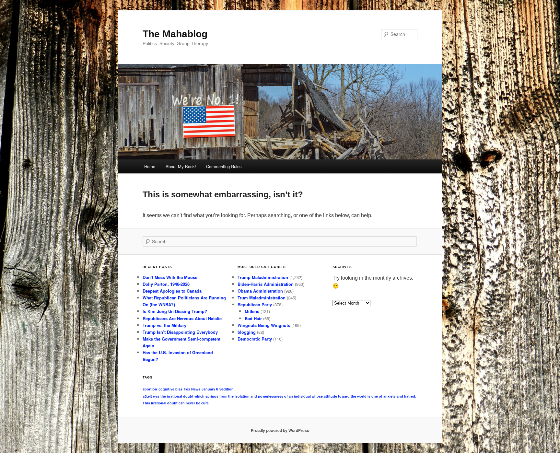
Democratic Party (255, 339)
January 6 (210, 389)
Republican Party (255, 304)
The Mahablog (175, 34)
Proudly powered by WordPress (280, 430)
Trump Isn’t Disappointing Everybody (180, 332)
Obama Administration (260, 291)
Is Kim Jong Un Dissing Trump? (175, 311)
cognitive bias (170, 389)
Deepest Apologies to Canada (172, 291)
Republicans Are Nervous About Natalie (182, 318)
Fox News (192, 389)
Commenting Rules (224, 166)
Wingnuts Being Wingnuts (264, 325)
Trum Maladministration (262, 298)
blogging (247, 332)
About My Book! (181, 166)
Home (149, 166)
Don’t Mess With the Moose (170, 277)
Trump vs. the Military (164, 325)
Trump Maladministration (263, 277)
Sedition (226, 389)
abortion (150, 389)
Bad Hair (253, 318)
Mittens (252, 311)
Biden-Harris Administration (266, 284)
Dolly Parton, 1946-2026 (166, 284)
